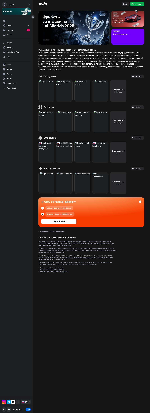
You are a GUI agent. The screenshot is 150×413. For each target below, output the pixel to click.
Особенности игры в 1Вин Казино (52, 231)
